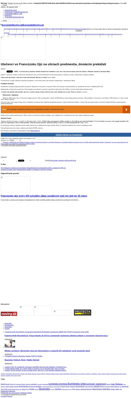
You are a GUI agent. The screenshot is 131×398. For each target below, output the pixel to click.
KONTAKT (8, 15)
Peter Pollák (4, 389)
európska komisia (122, 373)
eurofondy (8, 375)
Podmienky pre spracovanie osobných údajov (16, 393)
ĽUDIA (25, 29)
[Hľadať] (1, 5)
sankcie (36, 389)
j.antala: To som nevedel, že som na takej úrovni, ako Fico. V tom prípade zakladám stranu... (36, 370)
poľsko (10, 389)
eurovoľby (39, 384)
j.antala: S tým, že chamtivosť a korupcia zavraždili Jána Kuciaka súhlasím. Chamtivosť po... (36, 367)
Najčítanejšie (9, 325)
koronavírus (87, 373)
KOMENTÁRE (43, 29)
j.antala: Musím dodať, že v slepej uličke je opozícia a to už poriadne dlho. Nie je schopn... (35, 369)
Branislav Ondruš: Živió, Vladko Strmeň (22, 360)
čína (121, 389)
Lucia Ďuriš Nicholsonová (48, 386)
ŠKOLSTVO (50, 29)
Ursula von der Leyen (66, 389)
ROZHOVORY (30, 29)
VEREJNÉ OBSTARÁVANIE (93, 34)
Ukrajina (29, 373)
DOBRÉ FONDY (104, 34)
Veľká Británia (9, 373)
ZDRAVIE (37, 29)
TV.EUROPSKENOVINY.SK (14, 17)
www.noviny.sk (35, 130)
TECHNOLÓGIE (41, 34)
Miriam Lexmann (55, 373)
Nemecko (48, 373)
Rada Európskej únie (17, 389)
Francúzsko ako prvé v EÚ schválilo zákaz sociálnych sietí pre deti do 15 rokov (44, 196)
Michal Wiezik (66, 373)
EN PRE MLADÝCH (117, 34)
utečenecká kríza (70, 160)
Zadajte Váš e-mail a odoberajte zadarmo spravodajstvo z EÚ (18, 138)
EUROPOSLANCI (11, 10)
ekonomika (18, 384)
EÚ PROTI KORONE (64, 34)
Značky (7, 328)
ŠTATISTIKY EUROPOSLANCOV (16, 12)
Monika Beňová (115, 386)
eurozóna (3, 375)
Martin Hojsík (73, 373)
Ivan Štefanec (94, 373)
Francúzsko (54, 160)
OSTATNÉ (6, 33)
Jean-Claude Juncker (12, 386)
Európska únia (114, 373)
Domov (78, 29)
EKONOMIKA (12, 29)
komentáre (8, 327)
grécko (99, 373)
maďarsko (72, 386)
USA (26, 373)
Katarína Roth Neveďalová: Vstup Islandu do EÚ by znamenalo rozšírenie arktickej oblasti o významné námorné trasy (56, 336)
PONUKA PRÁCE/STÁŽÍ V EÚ (78, 34)
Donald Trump (9, 384)
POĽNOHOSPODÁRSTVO (30, 34)
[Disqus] (65, 226)
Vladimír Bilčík (115, 389)
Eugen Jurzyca (14, 375)
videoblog (3, 373)
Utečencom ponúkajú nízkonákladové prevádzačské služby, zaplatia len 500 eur (33, 168)
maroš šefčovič (57, 386)
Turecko (52, 389)
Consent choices (6, 396)
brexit (19, 375)
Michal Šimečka (89, 386)
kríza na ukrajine (80, 373)
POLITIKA (6, 29)
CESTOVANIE (11, 34)
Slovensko (34, 373)
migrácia (61, 160)
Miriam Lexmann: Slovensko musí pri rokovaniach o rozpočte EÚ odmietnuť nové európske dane (47, 351)
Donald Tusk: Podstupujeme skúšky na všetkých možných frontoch (26, 169)
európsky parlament (106, 373)
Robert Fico (43, 373)
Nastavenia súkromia (8, 391)
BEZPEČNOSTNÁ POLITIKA (68, 29)
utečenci (23, 373)
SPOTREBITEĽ (19, 34)
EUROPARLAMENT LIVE (13, 14)
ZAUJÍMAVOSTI (55, 34)
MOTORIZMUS (57, 29)
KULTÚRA (48, 34)
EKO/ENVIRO (19, 29)
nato (121, 386)
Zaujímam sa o (5, 140)
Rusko (38, 373)
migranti (61, 373)
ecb (14, 384)
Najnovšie (8, 323)
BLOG (110, 34)
